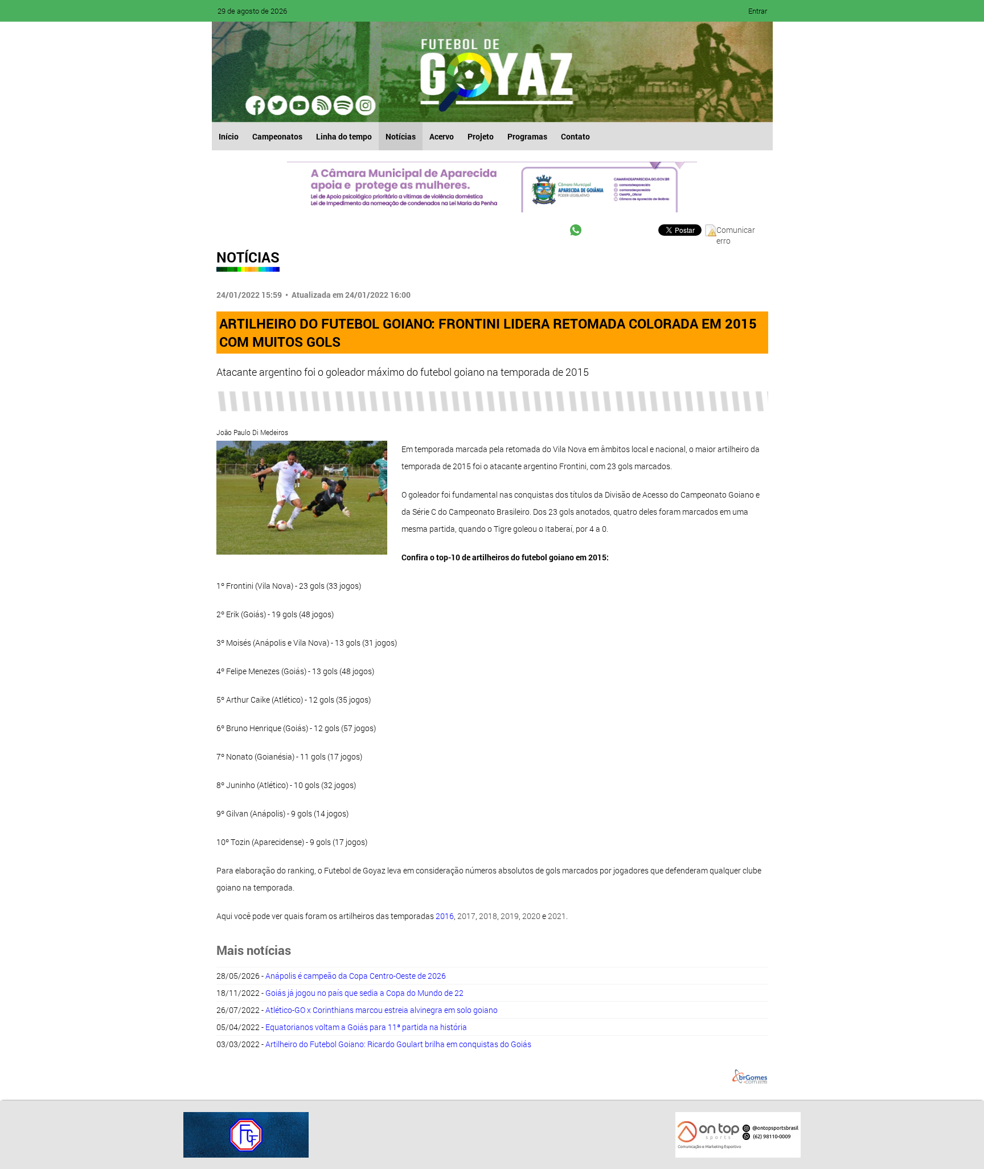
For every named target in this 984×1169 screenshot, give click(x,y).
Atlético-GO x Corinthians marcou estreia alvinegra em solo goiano (381, 1009)
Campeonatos (277, 136)
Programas (527, 136)
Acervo (441, 136)
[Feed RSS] (343, 105)
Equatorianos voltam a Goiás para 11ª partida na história (366, 1027)
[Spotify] (321, 105)
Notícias (401, 136)
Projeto (481, 136)
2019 (510, 915)
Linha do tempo (344, 136)
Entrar (757, 11)
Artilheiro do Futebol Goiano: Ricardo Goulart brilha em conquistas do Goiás (398, 1044)
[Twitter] (278, 105)
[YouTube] (299, 105)
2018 (488, 915)
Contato (575, 136)
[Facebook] (256, 105)
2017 (466, 915)
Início (229, 136)
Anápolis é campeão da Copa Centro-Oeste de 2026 (355, 975)
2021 (557, 915)
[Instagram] (364, 105)
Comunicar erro (735, 230)
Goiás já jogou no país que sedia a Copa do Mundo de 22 (364, 992)
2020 (531, 915)
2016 (445, 915)
